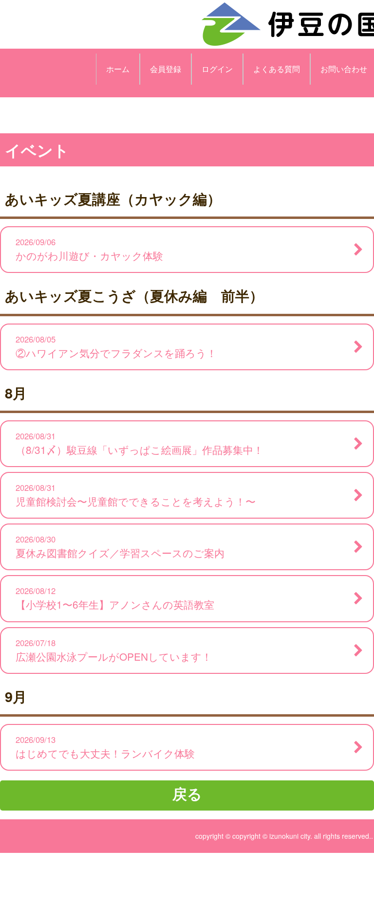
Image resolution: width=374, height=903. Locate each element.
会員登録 (165, 68)
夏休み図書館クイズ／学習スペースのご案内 (120, 546)
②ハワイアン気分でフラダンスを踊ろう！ (116, 346)
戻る (187, 793)
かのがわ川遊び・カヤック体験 (89, 249)
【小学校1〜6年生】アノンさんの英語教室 (115, 598)
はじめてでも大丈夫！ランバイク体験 (105, 747)
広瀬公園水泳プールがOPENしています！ (114, 650)
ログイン (217, 68)
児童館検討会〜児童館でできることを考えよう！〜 (136, 495)
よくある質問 (276, 68)
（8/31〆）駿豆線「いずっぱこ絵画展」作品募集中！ (139, 443)
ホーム (118, 68)
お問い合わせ (343, 68)
